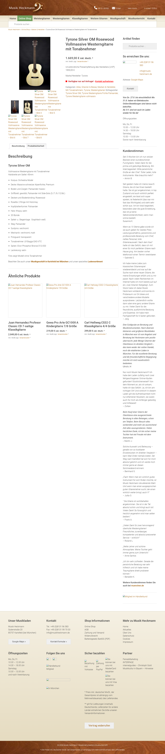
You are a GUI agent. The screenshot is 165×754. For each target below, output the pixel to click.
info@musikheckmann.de (58, 632)
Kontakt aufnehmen (104, 81)
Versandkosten (82, 61)
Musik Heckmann (14, 29)
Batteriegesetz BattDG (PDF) (97, 639)
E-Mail (118, 8)
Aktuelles (127, 629)
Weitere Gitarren (99, 18)
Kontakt (151, 18)
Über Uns (127, 632)
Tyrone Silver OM (73, 93)
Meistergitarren (42, 18)
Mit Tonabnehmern (74, 90)
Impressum (128, 642)
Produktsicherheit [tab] (36, 146)
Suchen (12, 24)
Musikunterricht (136, 18)
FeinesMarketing (130, 659)
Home (13, 18)
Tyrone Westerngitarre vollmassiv (81, 96)
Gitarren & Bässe (89, 87)
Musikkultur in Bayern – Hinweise (138, 668)
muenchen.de (137, 585)
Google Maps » (19, 641)
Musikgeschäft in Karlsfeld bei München (49, 261)
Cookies (126, 639)
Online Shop (25, 18)
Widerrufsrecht (91, 636)
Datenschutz (128, 636)
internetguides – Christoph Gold (137, 665)
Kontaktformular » (58, 641)
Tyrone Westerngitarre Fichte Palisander (100, 93)
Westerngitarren (61, 18)
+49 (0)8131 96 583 (59, 626)
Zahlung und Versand (94, 632)
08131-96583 (103, 8)
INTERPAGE (128, 662)
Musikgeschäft (118, 18)
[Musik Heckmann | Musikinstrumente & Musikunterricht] (26, 7)
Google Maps (137, 80)
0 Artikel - (150, 8)
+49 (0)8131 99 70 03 (60, 629)
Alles (78, 87)
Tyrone (87, 90)
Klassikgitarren (80, 18)
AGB (87, 629)
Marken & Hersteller (37, 29)
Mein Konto (132, 8)
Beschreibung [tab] (18, 146)
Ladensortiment (95, 261)
